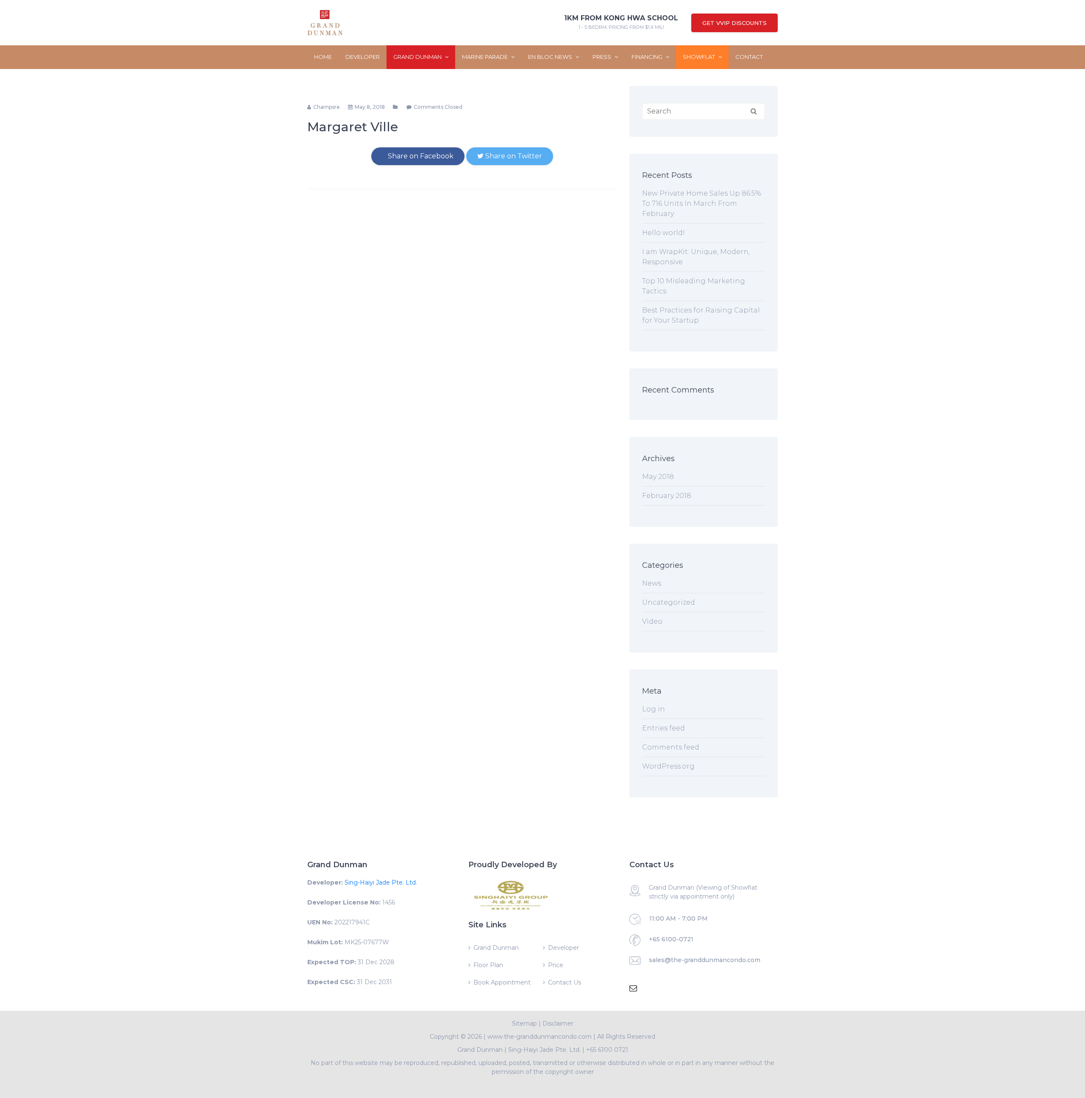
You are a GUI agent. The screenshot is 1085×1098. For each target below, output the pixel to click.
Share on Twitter (513, 156)
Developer (362, 56)
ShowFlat (699, 56)
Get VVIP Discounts (734, 22)
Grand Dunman (418, 56)
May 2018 (658, 477)
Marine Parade (485, 56)
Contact (749, 56)
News (651, 583)
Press (602, 56)
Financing (648, 56)
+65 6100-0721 (671, 939)
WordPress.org (668, 766)
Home (323, 56)
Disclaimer (557, 1023)
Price (555, 965)
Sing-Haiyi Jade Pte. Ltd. (381, 882)
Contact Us (564, 982)
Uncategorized (668, 602)
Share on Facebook (419, 156)
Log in (653, 709)
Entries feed (663, 728)
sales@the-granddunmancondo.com (704, 960)
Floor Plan (488, 965)
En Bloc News (550, 56)
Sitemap (524, 1023)
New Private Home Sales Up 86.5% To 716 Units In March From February (701, 203)
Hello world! (663, 233)
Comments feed (670, 747)
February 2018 (666, 496)
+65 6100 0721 (607, 1050)
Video (652, 621)
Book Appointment (502, 982)
